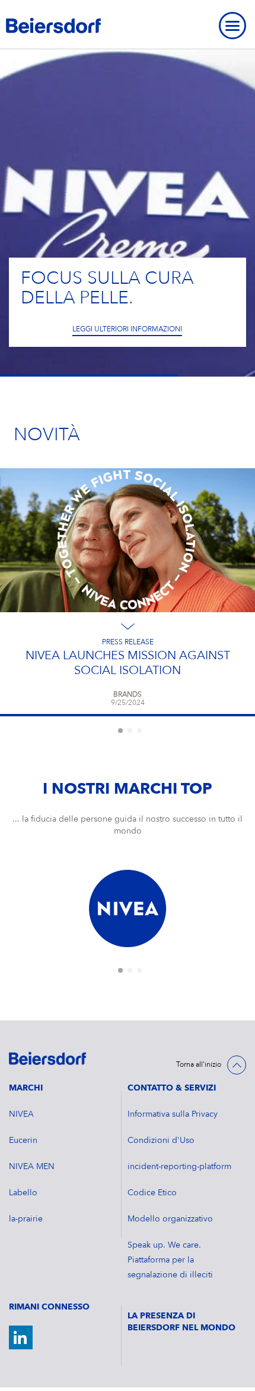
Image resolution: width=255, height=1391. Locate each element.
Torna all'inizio (198, 1065)
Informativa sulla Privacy (173, 1114)
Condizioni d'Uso (161, 1140)
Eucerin (23, 1140)
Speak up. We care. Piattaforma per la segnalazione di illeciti (170, 1260)
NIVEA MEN (32, 1167)
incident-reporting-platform (179, 1167)
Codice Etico (152, 1193)
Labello (23, 1193)
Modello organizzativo (170, 1219)
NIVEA (21, 1114)
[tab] (120, 730)
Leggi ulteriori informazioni (127, 329)
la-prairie (26, 1219)
